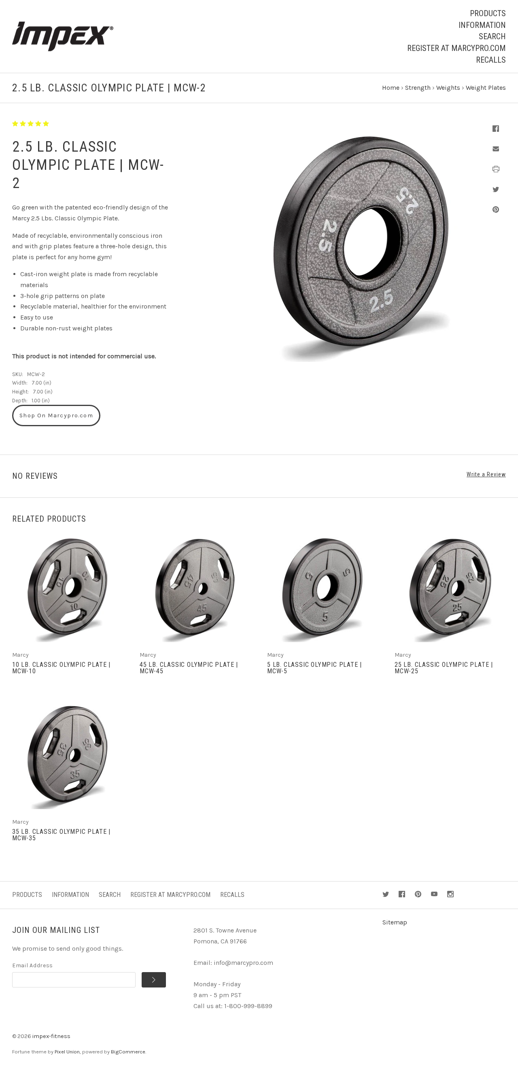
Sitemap (394, 922)
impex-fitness (51, 1036)
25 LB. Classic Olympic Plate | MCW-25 (444, 668)
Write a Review (486, 474)
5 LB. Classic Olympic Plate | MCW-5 (314, 668)
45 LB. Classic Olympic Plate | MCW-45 (189, 668)
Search (492, 36)
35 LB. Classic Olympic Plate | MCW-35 (61, 835)
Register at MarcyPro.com (456, 48)
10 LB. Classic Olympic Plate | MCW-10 (61, 668)
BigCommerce (128, 1052)
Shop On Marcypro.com (56, 415)
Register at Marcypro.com (170, 895)
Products (488, 13)
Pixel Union (67, 1052)
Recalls (491, 60)
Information (482, 25)
